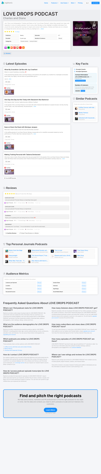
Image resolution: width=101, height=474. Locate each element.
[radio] (5, 31)
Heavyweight (13, 255)
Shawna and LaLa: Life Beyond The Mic (62, 255)
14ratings (17, 31)
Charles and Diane (14, 18)
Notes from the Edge (15, 250)
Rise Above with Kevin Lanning (40, 261)
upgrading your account (9, 334)
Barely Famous (83, 112)
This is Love (58, 250)
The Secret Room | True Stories (40, 255)
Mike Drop (80, 255)
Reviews (8, 53)
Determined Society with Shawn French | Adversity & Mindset (40, 250)
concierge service (19, 362)
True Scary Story (82, 250)
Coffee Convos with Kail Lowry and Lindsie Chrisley (87, 107)
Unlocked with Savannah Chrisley (87, 118)
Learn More (50, 410)
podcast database (76, 347)
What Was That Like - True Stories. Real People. (17, 261)
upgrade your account (89, 331)
